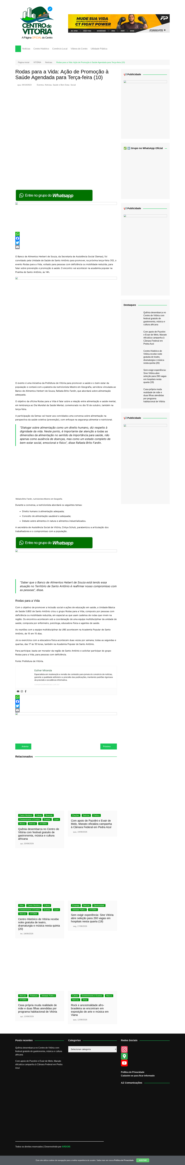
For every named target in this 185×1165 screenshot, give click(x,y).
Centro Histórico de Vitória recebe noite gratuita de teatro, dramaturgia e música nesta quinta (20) (153, 357)
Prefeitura (34, 996)
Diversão (49, 815)
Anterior (25, 746)
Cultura (39, 815)
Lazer (56, 819)
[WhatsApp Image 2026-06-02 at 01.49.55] (145, 253)
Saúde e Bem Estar (61, 85)
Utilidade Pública (99, 49)
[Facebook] (66, 238)
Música (22, 824)
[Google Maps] (145, 1056)
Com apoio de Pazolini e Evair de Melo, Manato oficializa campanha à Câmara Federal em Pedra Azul (91, 824)
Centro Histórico (41, 49)
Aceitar (143, 1160)
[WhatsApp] (66, 234)
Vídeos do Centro (79, 49)
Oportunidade (99, 905)
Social (73, 85)
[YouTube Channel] (145, 1063)
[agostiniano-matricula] (66, 216)
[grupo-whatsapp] (54, 195)
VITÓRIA (43, 824)
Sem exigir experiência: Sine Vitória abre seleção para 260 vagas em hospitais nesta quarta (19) (92, 918)
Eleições (75, 815)
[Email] (66, 247)
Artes (22, 905)
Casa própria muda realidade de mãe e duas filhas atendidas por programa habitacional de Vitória (37, 1008)
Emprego (75, 905)
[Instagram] (22, 691)
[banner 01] (119, 23)
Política (96, 815)
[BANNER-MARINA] (145, 107)
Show (85, 1000)
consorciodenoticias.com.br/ (46, 684)
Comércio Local (59, 49)
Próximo (107, 746)
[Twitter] (66, 242)
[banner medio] (66, 725)
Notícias (26, 49)
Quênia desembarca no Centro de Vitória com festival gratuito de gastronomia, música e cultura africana (154, 318)
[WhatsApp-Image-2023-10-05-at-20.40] (145, 462)
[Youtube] (18, 691)
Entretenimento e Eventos (30, 819)
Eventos (40, 85)
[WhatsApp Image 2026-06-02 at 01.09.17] (66, 327)
